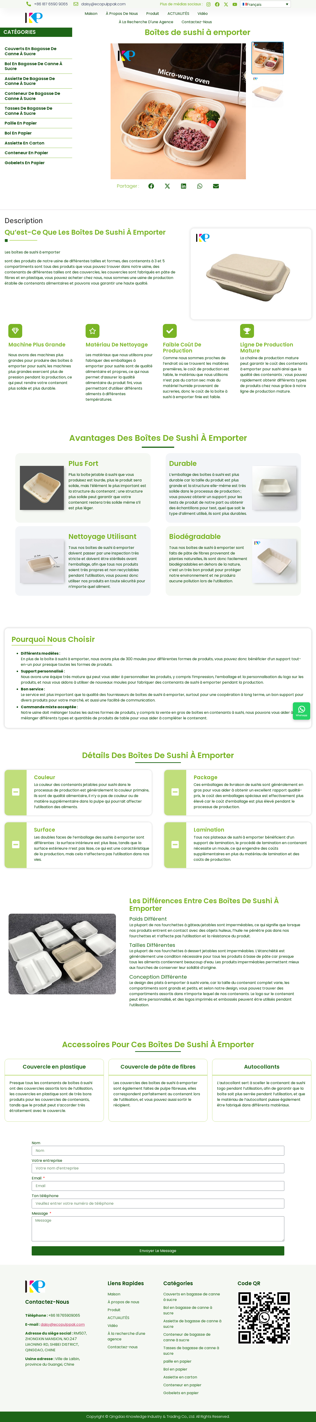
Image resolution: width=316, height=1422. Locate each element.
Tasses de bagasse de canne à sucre (28, 110)
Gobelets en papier (25, 163)
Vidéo (203, 13)
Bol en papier (18, 133)
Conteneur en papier (26, 153)
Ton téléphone (45, 1195)
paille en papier (21, 123)
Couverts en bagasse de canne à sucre (30, 51)
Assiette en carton (24, 143)
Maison (91, 13)
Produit (152, 13)
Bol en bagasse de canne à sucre (33, 66)
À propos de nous (122, 13)
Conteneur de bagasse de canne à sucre (32, 95)
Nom (36, 1143)
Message (40, 1213)
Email (37, 1178)
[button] (151, 186)
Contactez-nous (197, 22)
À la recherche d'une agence (146, 22)
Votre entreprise (47, 1160)
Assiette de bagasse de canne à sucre (30, 81)
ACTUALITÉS (178, 13)
